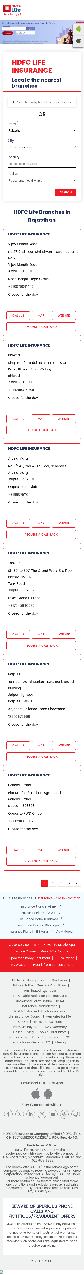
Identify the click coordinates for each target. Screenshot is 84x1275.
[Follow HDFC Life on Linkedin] (31, 1114)
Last (77, 883)
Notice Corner (25, 951)
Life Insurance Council (25, 1016)
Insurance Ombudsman (39, 1006)
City (11, 141)
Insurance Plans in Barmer (38, 919)
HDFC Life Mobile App (59, 944)
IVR (36, 944)
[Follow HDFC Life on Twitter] (19, 1114)
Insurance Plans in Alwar (38, 913)
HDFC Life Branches (18, 898)
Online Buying (23, 1032)
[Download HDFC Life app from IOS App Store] (47, 1098)
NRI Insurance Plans (47, 1021)
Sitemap (61, 1042)
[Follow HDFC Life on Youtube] (53, 1114)
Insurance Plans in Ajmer (38, 906)
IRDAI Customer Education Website (40, 1011)
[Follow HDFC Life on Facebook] (8, 1114)
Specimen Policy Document (29, 958)
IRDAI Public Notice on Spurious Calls (40, 995)
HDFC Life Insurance (29, 234)
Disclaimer (59, 980)
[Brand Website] (64, 1114)
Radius (13, 174)
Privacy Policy (23, 985)
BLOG (66, 1037)
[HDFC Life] (12, 10)
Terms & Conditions (51, 985)
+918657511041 (20, 494)
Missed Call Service (54, 951)
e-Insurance (18, 1037)
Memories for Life (58, 1016)
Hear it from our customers (53, 964)
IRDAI (60, 1001)
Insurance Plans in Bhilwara (28, 931)
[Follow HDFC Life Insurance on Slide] (75, 1114)
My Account (20, 964)
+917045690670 (21, 605)
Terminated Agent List (39, 990)
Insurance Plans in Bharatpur (38, 925)
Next (69, 883)
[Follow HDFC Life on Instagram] (42, 1114)
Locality (13, 157)
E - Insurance (64, 958)
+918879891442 (21, 287)
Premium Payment (26, 1027)
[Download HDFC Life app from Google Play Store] (36, 1098)
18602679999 (19, 717)
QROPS (23, 1021)
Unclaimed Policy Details (34, 1001)
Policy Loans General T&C (31, 1042)
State (13, 124)
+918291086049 (21, 390)
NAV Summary (56, 1027)
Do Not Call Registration (29, 980)
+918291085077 (20, 821)
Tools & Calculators (52, 1032)
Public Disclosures (45, 1037)
